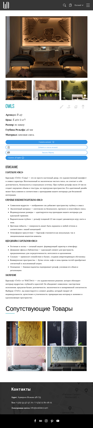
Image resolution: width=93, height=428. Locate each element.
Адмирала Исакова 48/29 (29, 397)
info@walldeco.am (39, 408)
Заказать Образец (48, 152)
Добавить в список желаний (48, 147)
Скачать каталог (45, 142)
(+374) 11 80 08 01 (43, 402)
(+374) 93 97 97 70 (25, 402)
